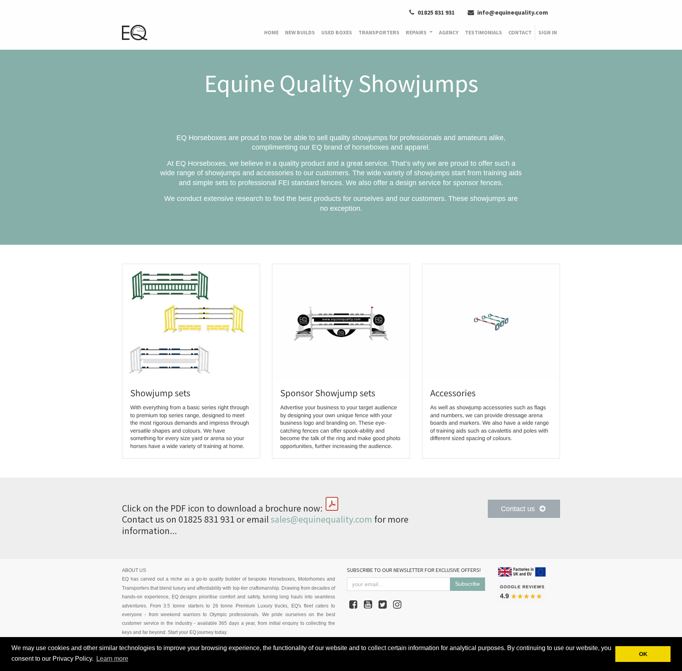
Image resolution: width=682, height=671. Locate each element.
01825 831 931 (435, 12)
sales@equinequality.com (321, 519)
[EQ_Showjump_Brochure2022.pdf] (331, 504)
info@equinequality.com (512, 12)
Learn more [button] (112, 658)
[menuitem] (271, 33)
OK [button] (643, 654)
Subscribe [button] (467, 584)
